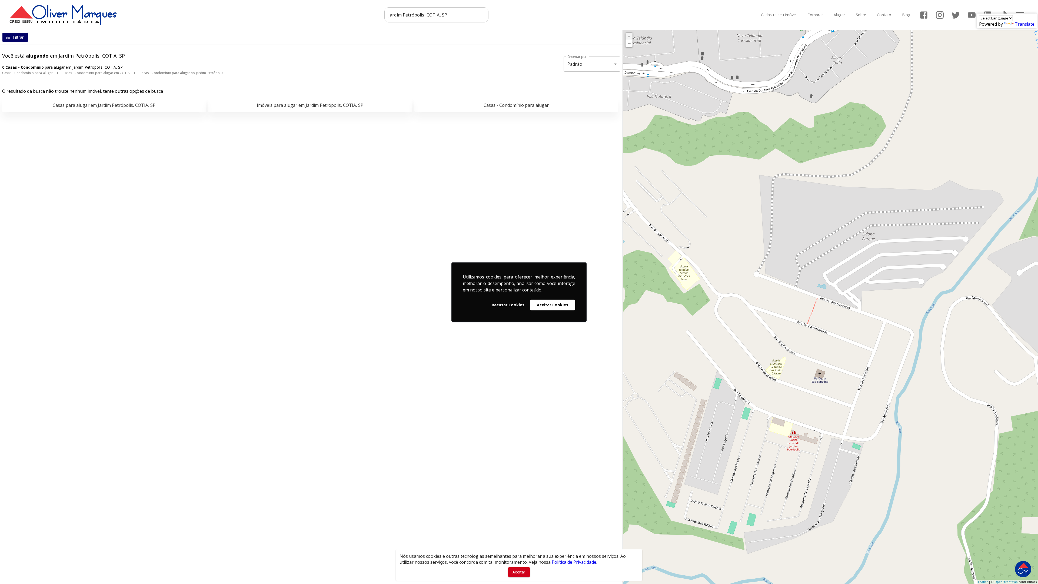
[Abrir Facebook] (924, 15)
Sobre (861, 15)
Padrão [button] (574, 64)
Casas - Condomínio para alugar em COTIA (95, 73)
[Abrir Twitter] (955, 15)
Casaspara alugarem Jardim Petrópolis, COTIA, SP (104, 105)
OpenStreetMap (1006, 582)
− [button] (629, 43)
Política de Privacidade (574, 562)
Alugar (839, 15)
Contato (884, 15)
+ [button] (629, 36)
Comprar (815, 15)
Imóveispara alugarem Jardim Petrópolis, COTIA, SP (310, 105)
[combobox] (436, 14)
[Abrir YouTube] (971, 15)
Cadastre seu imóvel (779, 15)
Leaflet (983, 582)
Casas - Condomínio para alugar (27, 73)
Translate (1024, 24)
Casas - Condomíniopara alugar (516, 105)
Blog (906, 15)
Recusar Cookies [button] (508, 304)
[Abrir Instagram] (939, 15)
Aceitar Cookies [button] (552, 304)
